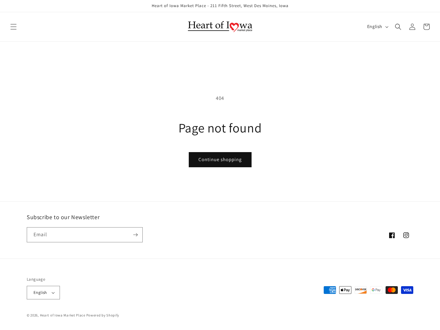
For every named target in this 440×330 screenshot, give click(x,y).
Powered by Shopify (103, 315)
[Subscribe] (135, 234)
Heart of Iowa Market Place (62, 315)
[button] (13, 27)
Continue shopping (220, 159)
